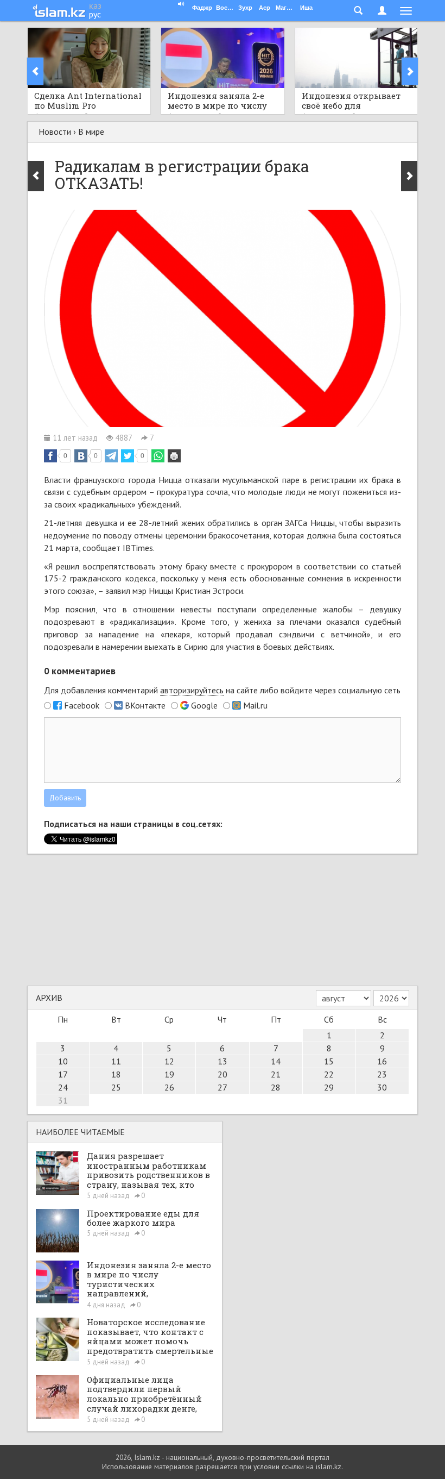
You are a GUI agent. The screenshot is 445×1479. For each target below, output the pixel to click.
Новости (55, 131)
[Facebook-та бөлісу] (50, 455)
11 (116, 1061)
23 (382, 1074)
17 (63, 1074)
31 (63, 1100)
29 (329, 1087)
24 (63, 1087)
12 (169, 1061)
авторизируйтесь (192, 690)
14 (276, 1061)
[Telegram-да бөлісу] (111, 455)
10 (63, 1061)
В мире (91, 131)
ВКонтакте (145, 705)
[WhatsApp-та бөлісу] (157, 455)
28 (276, 1087)
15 (329, 1061)
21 (276, 1074)
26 (169, 1087)
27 (222, 1087)
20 (222, 1074)
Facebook (81, 705)
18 (116, 1074)
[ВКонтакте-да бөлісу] (80, 455)
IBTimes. (139, 547)
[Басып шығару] (174, 455)
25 (116, 1087)
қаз (95, 5)
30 (382, 1087)
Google (204, 705)
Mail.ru (255, 705)
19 (169, 1074)
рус (95, 14)
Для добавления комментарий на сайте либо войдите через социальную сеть (222, 690)
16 (382, 1061)
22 (329, 1074)
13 (222, 1061)
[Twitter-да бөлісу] (127, 455)
